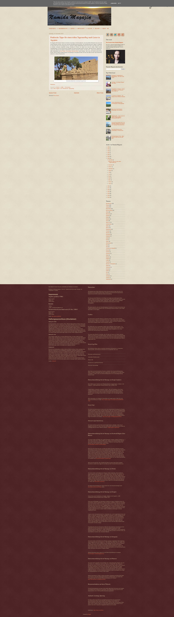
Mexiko (107, 227)
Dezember (110, 159)
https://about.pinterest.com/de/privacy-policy (97, 579)
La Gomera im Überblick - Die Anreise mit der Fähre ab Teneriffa (118, 96)
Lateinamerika (109, 224)
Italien (107, 255)
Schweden (108, 275)
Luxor (61, 88)
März (109, 179)
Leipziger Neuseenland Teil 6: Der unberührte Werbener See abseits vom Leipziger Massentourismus (118, 123)
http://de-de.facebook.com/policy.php (103, 458)
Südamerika (108, 279)
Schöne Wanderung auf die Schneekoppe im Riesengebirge (118, 103)
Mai (109, 176)
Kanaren (107, 215)
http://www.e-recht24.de (56, 316)
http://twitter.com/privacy (99, 481)
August (110, 170)
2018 (108, 186)
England (107, 258)
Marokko (107, 232)
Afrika (54, 88)
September (110, 168)
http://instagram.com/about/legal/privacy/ (96, 553)
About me (105, 28)
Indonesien (108, 267)
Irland (107, 220)
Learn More (113, 3)
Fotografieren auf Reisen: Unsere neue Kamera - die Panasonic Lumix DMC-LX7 (118, 90)
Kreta (107, 244)
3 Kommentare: (68, 87)
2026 (108, 147)
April (109, 177)
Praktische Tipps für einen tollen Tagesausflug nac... (114, 162)
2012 (108, 197)
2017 (108, 187)
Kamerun (108, 256)
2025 (108, 148)
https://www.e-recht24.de (98, 610)
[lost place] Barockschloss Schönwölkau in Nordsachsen (117, 130)
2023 (108, 150)
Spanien (107, 218)
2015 (108, 191)
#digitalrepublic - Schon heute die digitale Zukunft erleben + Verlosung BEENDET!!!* (118, 117)
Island (107, 237)
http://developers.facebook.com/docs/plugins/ (97, 444)
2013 (108, 195)
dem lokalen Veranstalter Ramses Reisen (69, 51)
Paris (107, 246)
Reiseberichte (63, 28)
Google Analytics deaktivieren (113, 427)
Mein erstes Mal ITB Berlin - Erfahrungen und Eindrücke (117, 110)
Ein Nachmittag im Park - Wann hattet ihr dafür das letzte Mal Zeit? (118, 137)
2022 (108, 152)
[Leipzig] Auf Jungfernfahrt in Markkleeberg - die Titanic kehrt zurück (118, 76)
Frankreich (108, 236)
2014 (108, 193)
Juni (109, 174)
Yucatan (107, 231)
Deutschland (108, 208)
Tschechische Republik (110, 248)
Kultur (90, 28)
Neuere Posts (52, 93)
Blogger (89, 614)
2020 (108, 156)
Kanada (107, 269)
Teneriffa (107, 262)
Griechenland (108, 243)
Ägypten (58, 88)
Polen (107, 274)
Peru (107, 272)
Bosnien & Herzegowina (110, 263)
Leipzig (72, 28)
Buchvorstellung (109, 210)
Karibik (107, 270)
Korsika (107, 250)
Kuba (107, 239)
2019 (108, 158)
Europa (107, 205)
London (107, 260)
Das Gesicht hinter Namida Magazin (114, 42)
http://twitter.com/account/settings (94, 486)
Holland (107, 265)
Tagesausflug (71, 88)
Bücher (97, 28)
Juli (109, 172)
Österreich (108, 253)
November (110, 164)
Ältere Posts (100, 93)
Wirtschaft (81, 28)
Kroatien (107, 251)
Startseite (52, 28)
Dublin (107, 225)
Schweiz (107, 277)
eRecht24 (54, 361)
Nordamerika (108, 229)
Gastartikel (108, 234)
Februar (110, 181)
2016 (108, 189)
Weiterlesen (52, 84)
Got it (119, 3)
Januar (109, 183)
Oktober (110, 166)
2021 (108, 154)
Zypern (107, 241)
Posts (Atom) (56, 95)
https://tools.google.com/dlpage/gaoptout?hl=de (112, 416)
